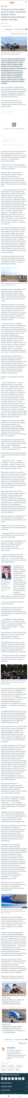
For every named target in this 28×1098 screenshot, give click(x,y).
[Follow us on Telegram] (12, 1078)
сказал (22, 732)
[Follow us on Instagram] (5, 1078)
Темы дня (4, 6)
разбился (8, 159)
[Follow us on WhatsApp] (16, 1078)
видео (20, 100)
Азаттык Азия (4, 23)
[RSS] (23, 1078)
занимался (23, 711)
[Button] (8, 29)
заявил (13, 802)
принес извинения (13, 963)
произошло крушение (7, 698)
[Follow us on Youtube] (2, 1078)
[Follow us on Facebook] (9, 1078)
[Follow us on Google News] (19, 1078)
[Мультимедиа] (8, 1096)
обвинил (3, 925)
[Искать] (19, 1096)
